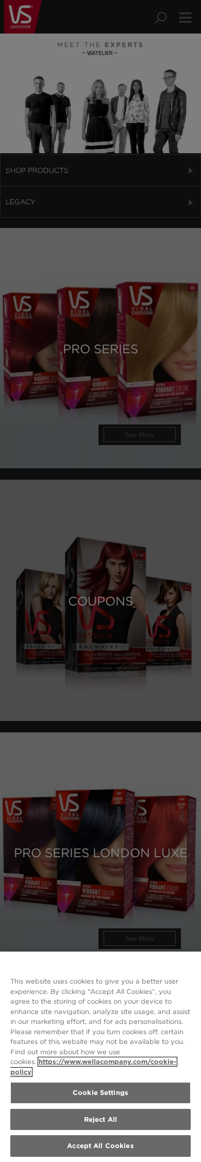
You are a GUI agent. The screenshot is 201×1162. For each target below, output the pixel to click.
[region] (100, 1057)
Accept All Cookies (100, 1146)
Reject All (100, 1119)
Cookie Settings (100, 1092)
